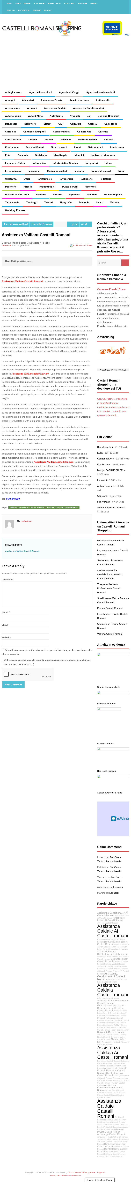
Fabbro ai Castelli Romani (114, 1154)
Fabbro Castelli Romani (107, 982)
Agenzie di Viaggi (69, 92)
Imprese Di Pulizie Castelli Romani (110, 1009)
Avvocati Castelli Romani (107, 923)
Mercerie (79, 171)
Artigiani (32, 108)
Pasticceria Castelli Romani (108, 1061)
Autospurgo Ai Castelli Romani (112, 950)
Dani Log (122, 1035)
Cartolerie (10, 131)
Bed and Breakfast (108, 116)
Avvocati (75, 116)
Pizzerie (28, 186)
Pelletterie (105, 178)
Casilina (11, 10)
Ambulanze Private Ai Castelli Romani (112, 1137)
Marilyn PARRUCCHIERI (110, 470)
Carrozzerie (110, 123)
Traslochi (84, 202)
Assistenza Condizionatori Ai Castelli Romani (112, 914)
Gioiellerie (41, 155)
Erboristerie (12, 147)
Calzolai (92, 123)
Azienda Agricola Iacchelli (111, 507)
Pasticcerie (86, 178)
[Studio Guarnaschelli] (113, 655)
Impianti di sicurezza (103, 155)
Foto (8, 155)
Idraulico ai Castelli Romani (115, 1120)
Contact (37, 10)
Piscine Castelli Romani (109, 608)
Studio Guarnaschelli (108, 687)
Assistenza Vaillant (15, 224)
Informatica (39, 163)
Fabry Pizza (103, 501)
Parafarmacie (44, 178)
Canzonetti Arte (105, 458)
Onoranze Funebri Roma (111, 289)
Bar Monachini (105, 447)
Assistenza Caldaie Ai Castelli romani (112, 931)
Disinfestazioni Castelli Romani (112, 954)
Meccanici (34, 171)
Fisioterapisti (95, 147)
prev (74, 224)
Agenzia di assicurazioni (100, 92)
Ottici (27, 178)
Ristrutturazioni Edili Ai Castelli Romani (111, 1040)
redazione (6, 245)
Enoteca (108, 139)
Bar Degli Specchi (106, 771)
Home (9, 3)
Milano (93, 3)
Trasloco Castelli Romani (114, 1093)
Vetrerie (114, 202)
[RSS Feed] (124, 3)
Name (5, 612)
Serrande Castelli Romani (107, 957)
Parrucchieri (66, 178)
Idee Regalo (61, 155)
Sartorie (57, 194)
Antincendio (103, 100)
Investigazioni (13, 171)
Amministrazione (79, 100)
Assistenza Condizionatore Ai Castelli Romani (112, 1001)
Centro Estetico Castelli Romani (110, 1156)
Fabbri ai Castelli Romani (114, 964)
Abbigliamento (13, 92)
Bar (89, 116)
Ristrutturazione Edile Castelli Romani (111, 1145)
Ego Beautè (103, 464)
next (84, 224)
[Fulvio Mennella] (109, 710)
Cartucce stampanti (34, 131)
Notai (121, 171)
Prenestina (23, 10)
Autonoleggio (13, 116)
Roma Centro (54, 3)
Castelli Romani (41, 224)
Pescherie (11, 186)
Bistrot (47, 123)
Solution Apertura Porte (109, 792)
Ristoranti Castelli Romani (111, 1032)
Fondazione (117, 147)
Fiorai (77, 147)
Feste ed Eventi (35, 147)
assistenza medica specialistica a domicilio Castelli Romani (109, 574)
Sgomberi (74, 194)
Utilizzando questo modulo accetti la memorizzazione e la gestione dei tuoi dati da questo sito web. (47, 662)
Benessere (11, 123)
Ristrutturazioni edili (17, 194)
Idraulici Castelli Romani (107, 1037)
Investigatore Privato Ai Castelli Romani (111, 919)
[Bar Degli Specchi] (113, 750)
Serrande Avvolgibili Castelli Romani (112, 966)
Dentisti (48, 139)
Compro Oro (84, 131)
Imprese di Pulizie (15, 163)
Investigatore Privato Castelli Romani (110, 1130)
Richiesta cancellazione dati (69, 1175)
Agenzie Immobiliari (40, 92)
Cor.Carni (102, 496)
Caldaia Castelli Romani (107, 1095)
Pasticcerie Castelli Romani (108, 969)
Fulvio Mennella (105, 743)
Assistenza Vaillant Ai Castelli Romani (27, 507)
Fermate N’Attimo (106, 703)
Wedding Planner (15, 210)
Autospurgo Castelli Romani (111, 1134)
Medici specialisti (57, 171)
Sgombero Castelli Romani (108, 1125)
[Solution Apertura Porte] (113, 777)
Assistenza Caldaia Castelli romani (112, 990)
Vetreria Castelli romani (109, 633)
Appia (18, 3)
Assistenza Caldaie (55, 108)
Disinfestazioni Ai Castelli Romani (110, 1074)
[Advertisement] (84, 60)
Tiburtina (82, 3)
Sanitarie (41, 194)
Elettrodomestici (87, 139)
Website (6, 637)
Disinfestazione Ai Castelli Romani (111, 1122)
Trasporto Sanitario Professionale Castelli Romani (108, 588)
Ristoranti (90, 186)
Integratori (92, 163)
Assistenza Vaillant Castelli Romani (22, 281)
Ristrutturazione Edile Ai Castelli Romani (112, 943)
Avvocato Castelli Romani (107, 1035)
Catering (103, 131)
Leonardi (102, 480)
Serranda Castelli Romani (107, 1139)
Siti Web (92, 194)
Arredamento (12, 108)
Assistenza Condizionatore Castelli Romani (109, 1087)
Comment (7, 579)
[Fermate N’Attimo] (113, 693)
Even (100, 452)
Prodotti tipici (47, 186)
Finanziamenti (59, 147)
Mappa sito (101, 1172)
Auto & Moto (35, 116)
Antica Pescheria (106, 486)
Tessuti (48, 202)
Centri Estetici (13, 139)
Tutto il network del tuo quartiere (82, 1172)
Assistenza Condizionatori (88, 108)
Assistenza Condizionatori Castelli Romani (111, 976)
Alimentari (28, 100)
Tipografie (66, 202)
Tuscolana (69, 3)
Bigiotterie (30, 123)
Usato (99, 202)
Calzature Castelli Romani (108, 998)
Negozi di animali (101, 171)
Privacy (48, 10)
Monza (27, 3)
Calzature (75, 123)
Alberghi (10, 100)
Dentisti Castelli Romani (117, 979)
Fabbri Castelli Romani (120, 1030)
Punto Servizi (70, 186)
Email (5, 624)
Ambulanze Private (51, 100)
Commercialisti (61, 131)
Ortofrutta (11, 178)
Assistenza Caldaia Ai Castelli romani (112, 1052)
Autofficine (56, 116)
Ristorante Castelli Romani (111, 1071)
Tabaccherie (12, 202)
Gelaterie (23, 155)
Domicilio (65, 139)
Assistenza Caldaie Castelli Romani (109, 1108)
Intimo (108, 163)
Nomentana (39, 3)
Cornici (32, 139)
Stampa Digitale (113, 194)
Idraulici (79, 155)
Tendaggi (31, 202)
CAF (60, 123)
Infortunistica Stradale (66, 163)
